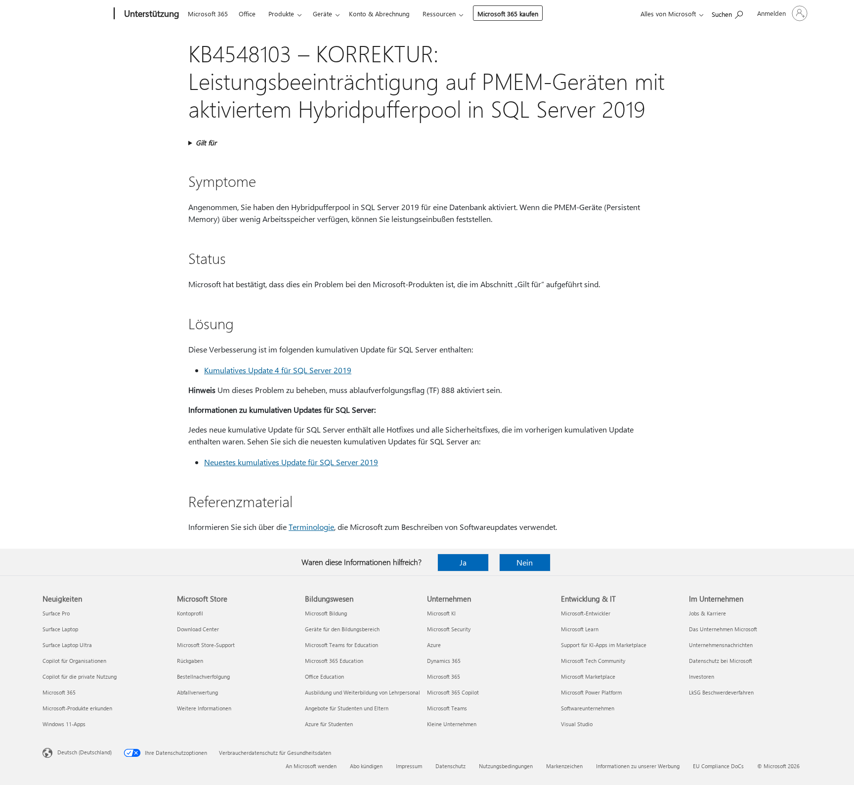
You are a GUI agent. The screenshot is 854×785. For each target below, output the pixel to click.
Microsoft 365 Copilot (453, 692)
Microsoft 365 (208, 13)
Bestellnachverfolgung (203, 676)
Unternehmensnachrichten (721, 645)
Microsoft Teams (447, 708)
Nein (524, 562)
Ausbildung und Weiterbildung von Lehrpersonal (362, 692)
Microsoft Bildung (326, 613)
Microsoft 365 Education (334, 660)
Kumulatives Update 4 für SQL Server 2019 (277, 370)
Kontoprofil (190, 613)
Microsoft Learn (579, 629)
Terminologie (311, 527)
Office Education (324, 676)
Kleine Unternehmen (451, 724)
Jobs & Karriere (707, 613)
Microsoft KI (441, 613)
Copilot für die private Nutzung (80, 676)
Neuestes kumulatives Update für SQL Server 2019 (291, 462)
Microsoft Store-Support (206, 645)
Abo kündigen (366, 766)
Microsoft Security (448, 629)
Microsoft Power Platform (591, 692)
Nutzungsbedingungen (506, 766)
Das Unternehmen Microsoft (723, 629)
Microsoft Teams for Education (341, 645)
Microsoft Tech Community (593, 660)
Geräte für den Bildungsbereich (342, 629)
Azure (434, 645)
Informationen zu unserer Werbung (638, 766)
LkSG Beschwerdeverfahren (721, 692)
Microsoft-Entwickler (585, 613)
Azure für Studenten (329, 724)
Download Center (198, 629)
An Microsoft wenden (311, 766)
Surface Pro (56, 613)
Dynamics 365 (444, 660)
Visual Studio (577, 724)
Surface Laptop (60, 629)
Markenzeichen (564, 766)
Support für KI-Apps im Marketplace (603, 645)
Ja (463, 562)
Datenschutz (450, 766)
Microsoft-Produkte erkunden (77, 708)
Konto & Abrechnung (379, 13)
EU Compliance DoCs (718, 766)
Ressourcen (439, 13)
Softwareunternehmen (587, 708)
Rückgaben (190, 660)
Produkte (281, 13)
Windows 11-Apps (64, 724)
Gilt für (206, 142)
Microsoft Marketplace (588, 676)
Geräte (322, 13)
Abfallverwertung (197, 692)
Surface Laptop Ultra (67, 645)
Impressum (409, 766)
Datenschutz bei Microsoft (720, 660)
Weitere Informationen (204, 708)
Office (247, 13)
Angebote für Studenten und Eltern (346, 708)
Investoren (701, 676)
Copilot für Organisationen (74, 660)
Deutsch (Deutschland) (84, 752)
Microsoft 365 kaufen (507, 13)
